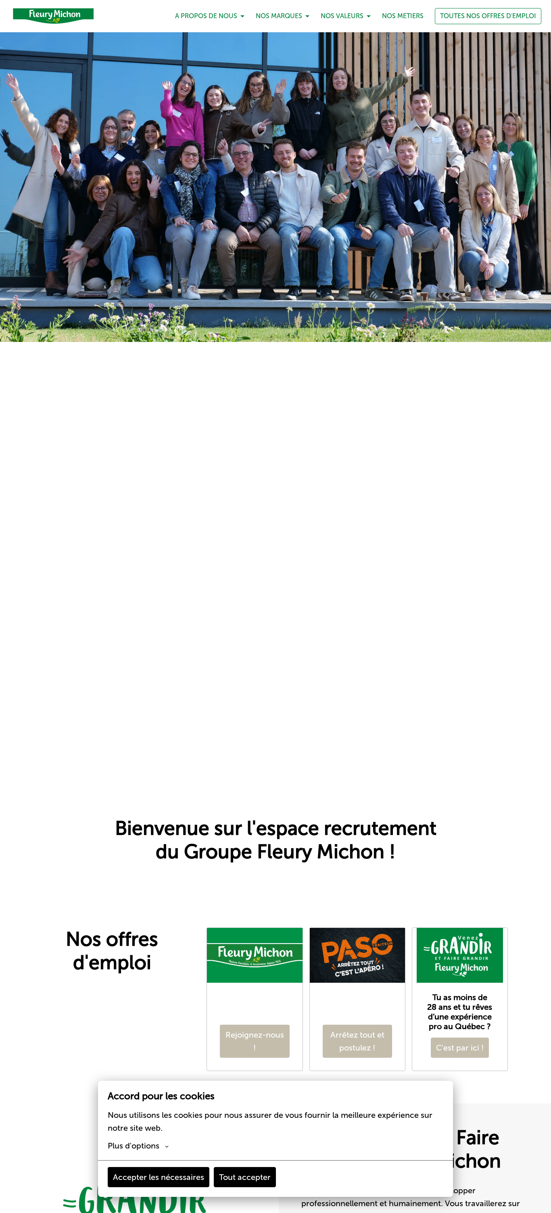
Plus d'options (133, 1145)
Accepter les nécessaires (158, 1177)
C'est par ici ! (460, 1048)
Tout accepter (245, 1177)
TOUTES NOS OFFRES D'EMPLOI (488, 16)
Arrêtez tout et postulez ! (357, 1041)
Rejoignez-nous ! (254, 1041)
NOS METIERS (403, 16)
